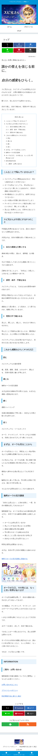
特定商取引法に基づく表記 (11, 696)
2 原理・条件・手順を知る (16, 129)
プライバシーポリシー (10, 690)
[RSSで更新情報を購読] (27, 724)
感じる (10, 141)
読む (9, 138)
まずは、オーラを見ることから (16, 150)
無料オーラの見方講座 (13, 152)
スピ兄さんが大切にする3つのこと (17, 124)
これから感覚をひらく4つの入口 (16, 135)
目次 (16, 117)
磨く (9, 144)
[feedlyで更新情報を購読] (10, 724)
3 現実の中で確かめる (15, 132)
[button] (30, 50)
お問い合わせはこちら (10, 684)
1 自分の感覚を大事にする (16, 126)
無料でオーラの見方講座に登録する (15, 559)
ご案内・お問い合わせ (15, 164)
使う (9, 147)
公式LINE (19, 749)
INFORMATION (11, 161)
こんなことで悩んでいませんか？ (16, 121)
